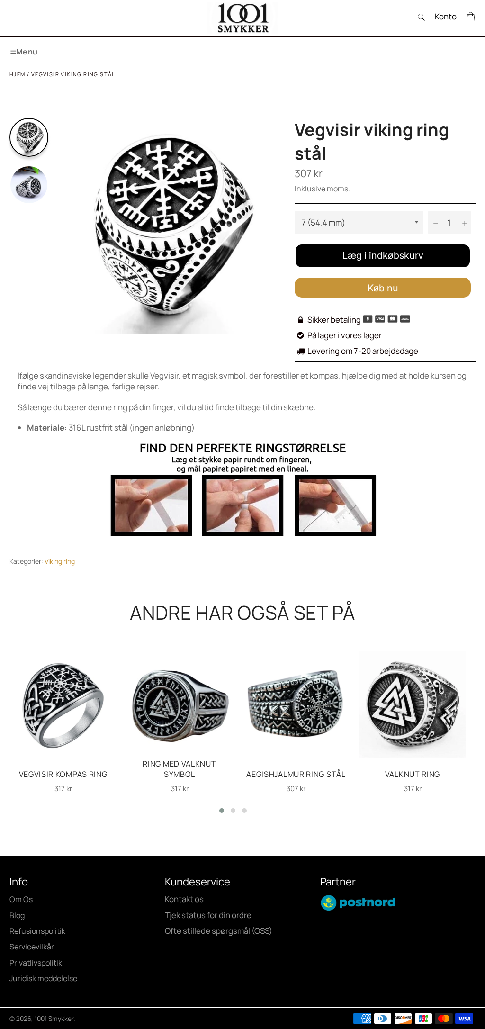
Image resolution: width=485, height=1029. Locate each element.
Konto (446, 16)
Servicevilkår (31, 946)
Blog (17, 915)
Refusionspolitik (37, 931)
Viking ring (60, 561)
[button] (221, 810)
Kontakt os (184, 899)
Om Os (21, 899)
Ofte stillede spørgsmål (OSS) (218, 930)
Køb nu (383, 288)
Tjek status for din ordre (208, 915)
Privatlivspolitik (35, 962)
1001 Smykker (54, 1018)
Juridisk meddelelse (43, 978)
